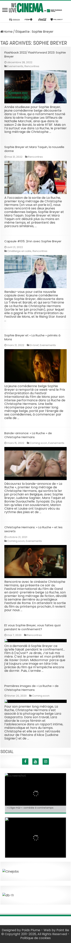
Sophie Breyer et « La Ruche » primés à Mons (32, 337)
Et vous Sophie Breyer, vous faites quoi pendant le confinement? (32, 627)
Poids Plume (31, 930)
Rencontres (31, 66)
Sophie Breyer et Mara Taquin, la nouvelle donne (34, 149)
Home (8, 31)
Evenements (15, 66)
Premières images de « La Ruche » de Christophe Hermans (31, 688)
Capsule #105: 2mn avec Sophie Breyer (32, 241)
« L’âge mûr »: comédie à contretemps (30, 807)
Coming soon (38, 443)
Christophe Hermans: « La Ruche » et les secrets (33, 529)
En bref (34, 345)
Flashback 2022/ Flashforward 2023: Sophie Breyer (35, 54)
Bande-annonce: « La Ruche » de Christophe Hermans (28, 435)
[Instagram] (45, 761)
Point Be (62, 930)
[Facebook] (25, 761)
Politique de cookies (35, 938)
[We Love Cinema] (35, 7)
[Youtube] (35, 761)
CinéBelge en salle (19, 251)
